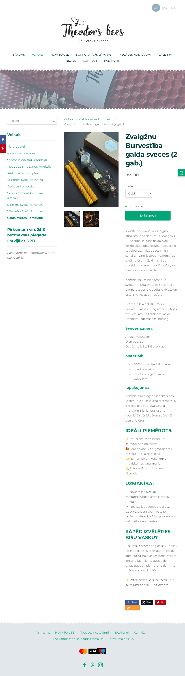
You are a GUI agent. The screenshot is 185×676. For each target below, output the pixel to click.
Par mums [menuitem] (42, 632)
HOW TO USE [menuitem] (60, 54)
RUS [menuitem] (173, 7)
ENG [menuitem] (165, 7)
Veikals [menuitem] (37, 54)
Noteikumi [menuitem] (121, 632)
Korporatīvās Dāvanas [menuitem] (94, 54)
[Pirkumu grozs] (181, 172)
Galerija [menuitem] (165, 54)
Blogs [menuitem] (71, 60)
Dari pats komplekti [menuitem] (21, 186)
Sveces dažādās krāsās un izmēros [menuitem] (25, 195)
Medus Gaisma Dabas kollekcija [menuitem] (29, 166)
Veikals (69, 119)
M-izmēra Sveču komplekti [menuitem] (25, 180)
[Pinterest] (92, 665)
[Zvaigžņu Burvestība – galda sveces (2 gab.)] (72, 219)
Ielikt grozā (148, 215)
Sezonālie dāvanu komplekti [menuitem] (27, 160)
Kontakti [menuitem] (90, 60)
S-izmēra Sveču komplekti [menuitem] (25, 204)
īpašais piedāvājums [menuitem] (21, 153)
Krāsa (129, 186)
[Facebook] (84, 665)
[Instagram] (100, 665)
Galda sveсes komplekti (95, 119)
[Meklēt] (54, 120)
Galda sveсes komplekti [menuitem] (25, 218)
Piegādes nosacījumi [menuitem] (135, 54)
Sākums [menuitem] (19, 54)
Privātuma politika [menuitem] (121, 639)
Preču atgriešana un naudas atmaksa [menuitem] (77, 639)
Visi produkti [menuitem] (16, 146)
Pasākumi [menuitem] (111, 60)
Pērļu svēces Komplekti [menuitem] (23, 173)
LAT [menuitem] (156, 7)
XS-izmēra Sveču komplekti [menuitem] (26, 211)
